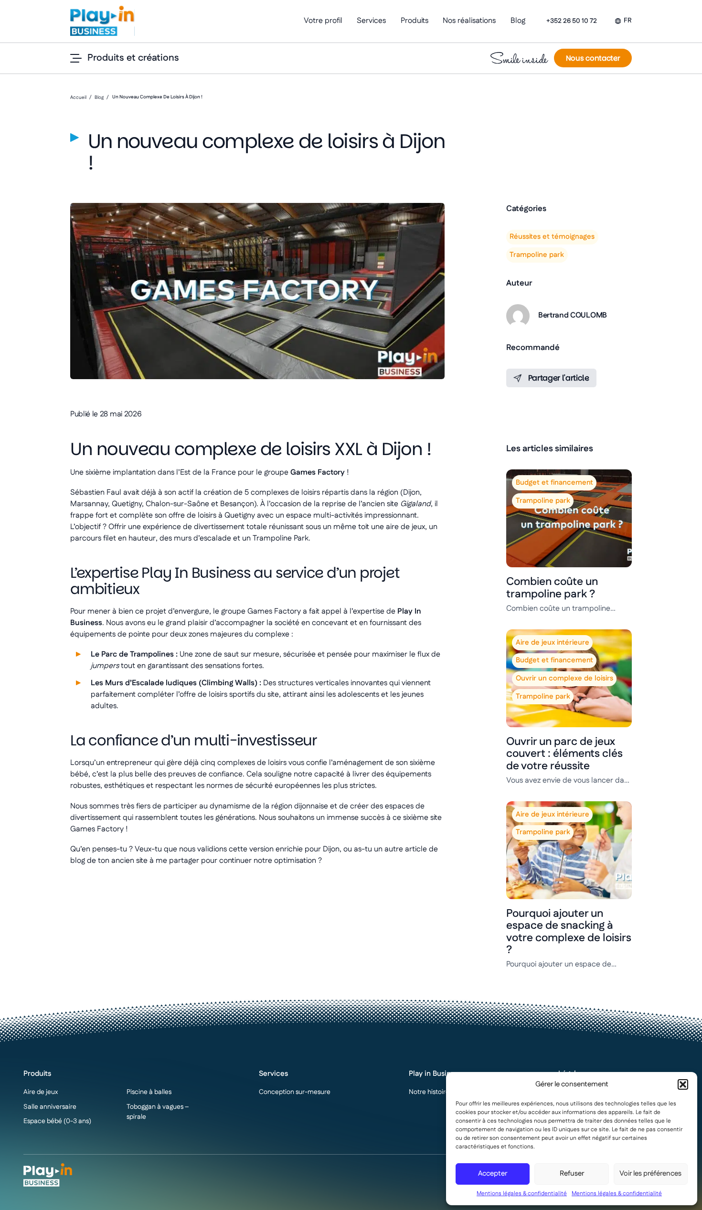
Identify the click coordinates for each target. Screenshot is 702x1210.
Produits (414, 20)
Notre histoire (429, 1092)
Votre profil (323, 20)
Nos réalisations (469, 20)
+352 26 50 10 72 (571, 21)
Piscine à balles (149, 1092)
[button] (683, 1084)
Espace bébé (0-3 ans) (57, 1121)
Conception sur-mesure (294, 1092)
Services (371, 20)
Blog (518, 20)
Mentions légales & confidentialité (522, 1193)
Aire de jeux (40, 1092)
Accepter (492, 1173)
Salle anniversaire (49, 1107)
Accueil (78, 97)
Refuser (572, 1173)
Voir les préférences (650, 1173)
